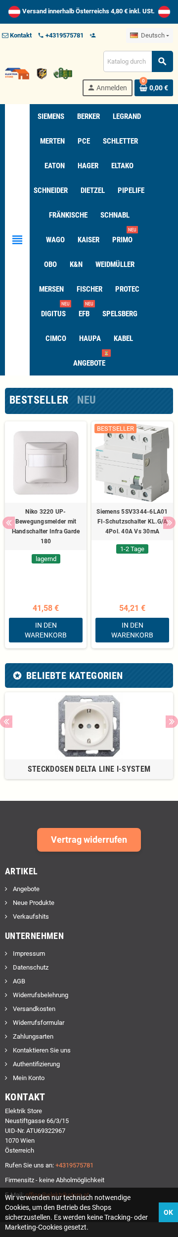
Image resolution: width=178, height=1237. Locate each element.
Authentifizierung (35, 1064)
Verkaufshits (30, 916)
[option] (45, 534)
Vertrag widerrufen (89, 839)
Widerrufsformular (37, 1022)
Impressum (28, 953)
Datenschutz (29, 967)
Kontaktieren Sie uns (41, 1050)
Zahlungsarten (32, 1036)
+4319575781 (74, 1165)
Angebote (25, 889)
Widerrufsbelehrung (39, 995)
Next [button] (169, 523)
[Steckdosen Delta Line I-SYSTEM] (89, 725)
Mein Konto (27, 1078)
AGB (18, 981)
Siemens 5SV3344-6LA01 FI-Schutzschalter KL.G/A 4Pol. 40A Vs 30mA (132, 521)
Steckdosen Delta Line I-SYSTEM (89, 769)
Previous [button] (8, 523)
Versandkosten (33, 1008)
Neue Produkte (32, 902)
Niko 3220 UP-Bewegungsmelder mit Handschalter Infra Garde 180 (46, 526)
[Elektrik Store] (38, 72)
